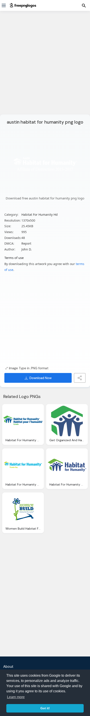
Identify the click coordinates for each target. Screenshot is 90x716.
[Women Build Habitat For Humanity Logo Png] (23, 509)
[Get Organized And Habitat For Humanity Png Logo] (67, 421)
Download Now (40, 378)
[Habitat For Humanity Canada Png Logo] (23, 421)
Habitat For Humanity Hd (39, 214)
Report (26, 243)
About (8, 666)
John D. (26, 249)
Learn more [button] (16, 697)
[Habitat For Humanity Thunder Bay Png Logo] (23, 465)
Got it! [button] (45, 708)
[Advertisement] (45, 65)
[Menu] (3, 5)
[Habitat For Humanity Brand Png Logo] (67, 465)
